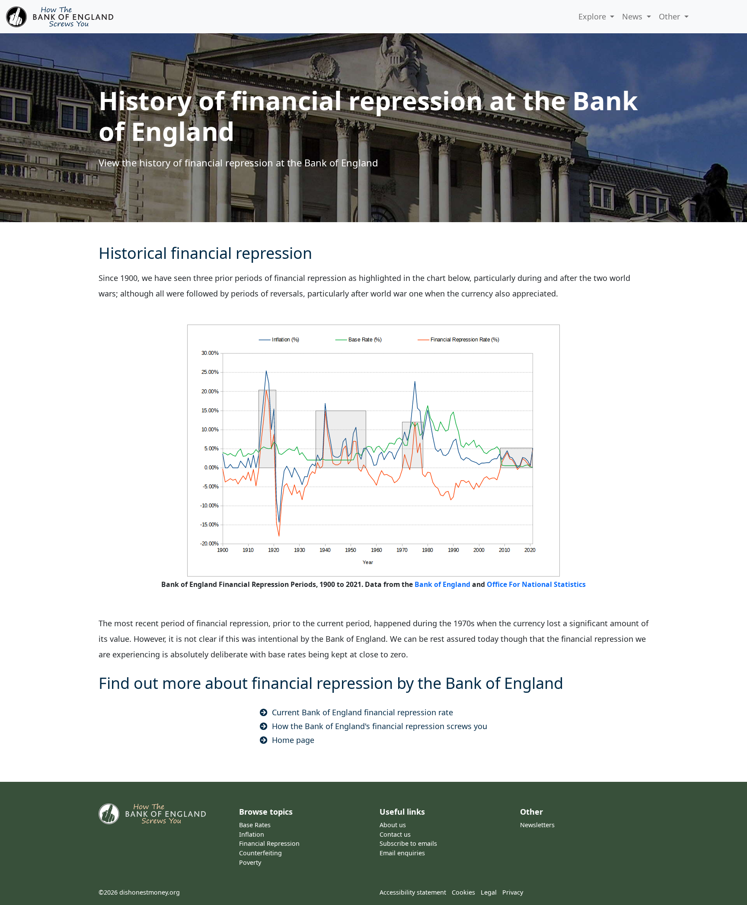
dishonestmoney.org (149, 892)
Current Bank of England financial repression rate (362, 712)
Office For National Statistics (536, 584)
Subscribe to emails (408, 843)
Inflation (251, 834)
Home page (293, 740)
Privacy (512, 892)
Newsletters (537, 825)
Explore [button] (593, 16)
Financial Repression (269, 843)
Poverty (250, 862)
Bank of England (442, 584)
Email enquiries (402, 853)
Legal (489, 892)
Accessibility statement (413, 892)
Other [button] (670, 16)
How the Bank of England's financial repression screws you (379, 726)
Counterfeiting (260, 853)
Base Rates (255, 825)
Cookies (463, 892)
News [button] (633, 16)
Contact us (395, 834)
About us (393, 825)
